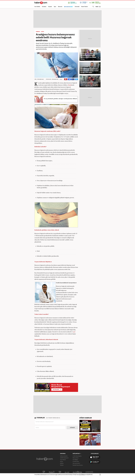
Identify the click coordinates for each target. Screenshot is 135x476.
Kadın (69, 85)
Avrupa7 (59, 472)
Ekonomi (60, 6)
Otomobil (77, 6)
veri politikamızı (82, 474)
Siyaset (50, 6)
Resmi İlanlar (84, 6)
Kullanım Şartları (64, 456)
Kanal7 (43, 472)
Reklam (62, 463)
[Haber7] (40, 2)
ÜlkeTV (67, 472)
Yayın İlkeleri (63, 459)
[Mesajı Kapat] (100, 474)
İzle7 (77, 472)
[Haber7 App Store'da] (94, 457)
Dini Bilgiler (75, 459)
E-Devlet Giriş (76, 461)
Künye (61, 461)
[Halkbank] (68, 6)
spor (74, 332)
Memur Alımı (76, 457)
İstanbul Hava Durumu (78, 465)
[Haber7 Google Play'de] (94, 462)
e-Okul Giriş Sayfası (77, 456)
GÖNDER (72, 427)
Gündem (44, 6)
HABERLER (38, 31)
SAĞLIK (42, 31)
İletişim (61, 465)
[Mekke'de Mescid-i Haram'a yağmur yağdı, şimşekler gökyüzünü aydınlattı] (90, 426)
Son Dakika (37, 6)
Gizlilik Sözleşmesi (64, 457)
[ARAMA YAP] (93, 6)
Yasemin (89, 472)
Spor (55, 6)
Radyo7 (52, 472)
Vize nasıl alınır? (76, 463)
